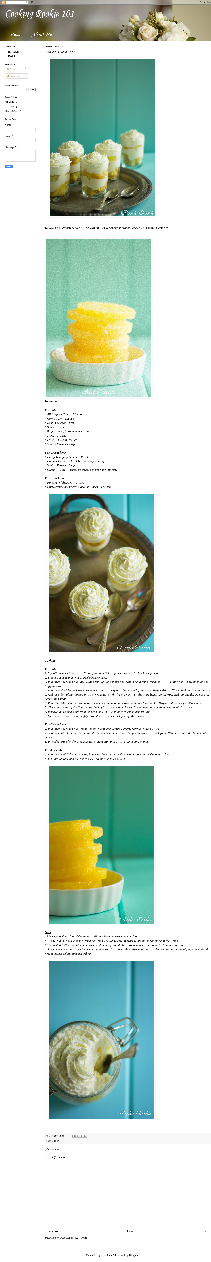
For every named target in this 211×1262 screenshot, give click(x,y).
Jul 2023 (9, 101)
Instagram (13, 51)
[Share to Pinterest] (85, 1136)
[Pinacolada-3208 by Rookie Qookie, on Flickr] (98, 397)
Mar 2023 (10, 111)
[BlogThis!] (76, 1136)
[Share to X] (79, 1136)
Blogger (133, 1255)
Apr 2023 (10, 106)
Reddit (12, 56)
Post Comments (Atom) (73, 1237)
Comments (15, 75)
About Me (41, 35)
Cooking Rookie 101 (39, 14)
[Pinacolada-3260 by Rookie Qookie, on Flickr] (101, 651)
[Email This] (73, 1136)
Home (15, 35)
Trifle (56, 1140)
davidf (110, 1255)
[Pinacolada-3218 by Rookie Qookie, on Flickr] (101, 923)
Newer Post (52, 1231)
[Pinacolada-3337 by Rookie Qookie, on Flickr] (101, 1118)
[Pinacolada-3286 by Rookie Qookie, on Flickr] (102, 216)
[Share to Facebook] (82, 1136)
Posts (12, 69)
